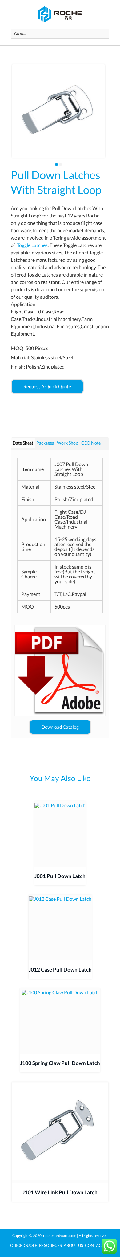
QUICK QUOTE (23, 1245)
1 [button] (56, 164)
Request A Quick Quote (47, 386)
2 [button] (60, 164)
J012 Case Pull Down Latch (60, 969)
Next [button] (107, 115)
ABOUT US (73, 1245)
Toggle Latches (32, 245)
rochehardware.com (59, 1235)
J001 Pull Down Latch (60, 876)
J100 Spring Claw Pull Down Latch (60, 1063)
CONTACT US (97, 1245)
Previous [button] (9, 115)
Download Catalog (60, 727)
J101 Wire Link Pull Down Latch (60, 1192)
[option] (58, 111)
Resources (50, 1245)
